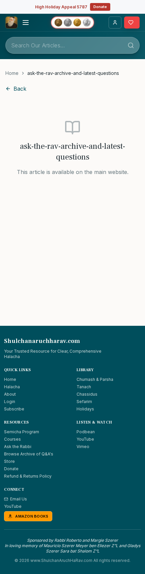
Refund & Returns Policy (28, 476)
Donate (100, 6)
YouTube (85, 439)
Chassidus (87, 394)
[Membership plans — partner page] (72, 22)
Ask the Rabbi (17, 446)
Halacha (12, 386)
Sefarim (84, 401)
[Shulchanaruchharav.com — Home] (11, 22)
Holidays (85, 408)
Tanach (84, 386)
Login (9, 401)
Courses (12, 439)
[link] (73, 73)
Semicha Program (21, 431)
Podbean (86, 431)
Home (12, 73)
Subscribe (14, 408)
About (10, 394)
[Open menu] (25, 22)
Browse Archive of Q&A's (28, 453)
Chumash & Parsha (95, 379)
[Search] (130, 45)
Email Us (18, 498)
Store (9, 461)
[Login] (115, 22)
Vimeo (83, 446)
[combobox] (72, 45)
